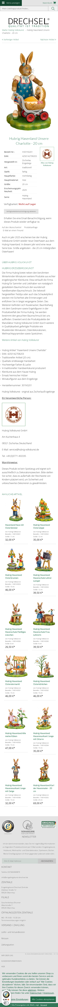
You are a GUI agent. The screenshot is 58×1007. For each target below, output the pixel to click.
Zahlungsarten (7, 944)
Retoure (4, 938)
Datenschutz (36, 993)
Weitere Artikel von (20, 340)
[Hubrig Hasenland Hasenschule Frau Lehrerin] (44, 614)
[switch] (6, 1002)
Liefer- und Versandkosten (13, 932)
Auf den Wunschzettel (11, 227)
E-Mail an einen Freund (13, 230)
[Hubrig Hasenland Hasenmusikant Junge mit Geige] (16, 770)
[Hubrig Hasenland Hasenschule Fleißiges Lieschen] (16, 614)
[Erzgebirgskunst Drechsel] (29, 22)
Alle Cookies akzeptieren (43, 999)
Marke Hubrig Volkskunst (13, 30)
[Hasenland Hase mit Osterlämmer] (16, 510)
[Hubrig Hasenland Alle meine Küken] (16, 718)
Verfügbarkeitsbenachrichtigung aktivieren (21, 211)
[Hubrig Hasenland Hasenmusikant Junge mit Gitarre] (44, 718)
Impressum (48, 993)
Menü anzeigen (13, 3)
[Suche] (53, 8)
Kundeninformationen (11, 961)
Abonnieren (47, 861)
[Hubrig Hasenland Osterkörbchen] (44, 666)
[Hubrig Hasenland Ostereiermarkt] (16, 666)
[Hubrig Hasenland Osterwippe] (44, 510)
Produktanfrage (31, 227)
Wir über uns (7, 955)
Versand (43, 1005)
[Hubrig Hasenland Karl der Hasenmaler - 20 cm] (44, 770)
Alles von (47, 164)
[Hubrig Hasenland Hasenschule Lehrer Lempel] (44, 560)
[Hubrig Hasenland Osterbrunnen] (16, 560)
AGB (3, 966)
